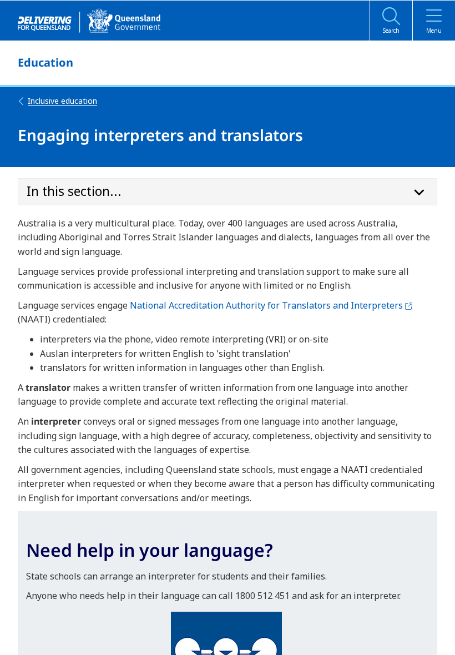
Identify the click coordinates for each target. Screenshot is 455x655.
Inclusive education (62, 100)
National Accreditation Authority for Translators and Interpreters (271, 305)
